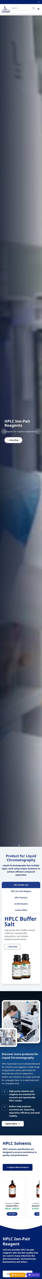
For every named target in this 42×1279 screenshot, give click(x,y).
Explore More (11, 1123)
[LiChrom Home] (6, 9)
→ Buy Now (13, 442)
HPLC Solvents (21, 897)
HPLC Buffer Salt (21, 885)
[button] (4, 431)
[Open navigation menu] (38, 9)
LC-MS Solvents (21, 904)
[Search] (33, 8)
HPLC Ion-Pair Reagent (21, 891)
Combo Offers (21, 910)
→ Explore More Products (17, 1167)
